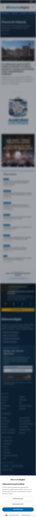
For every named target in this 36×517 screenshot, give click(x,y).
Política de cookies (26, 515)
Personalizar (18, 499)
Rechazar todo (17, 504)
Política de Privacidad (14, 515)
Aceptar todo (18, 509)
